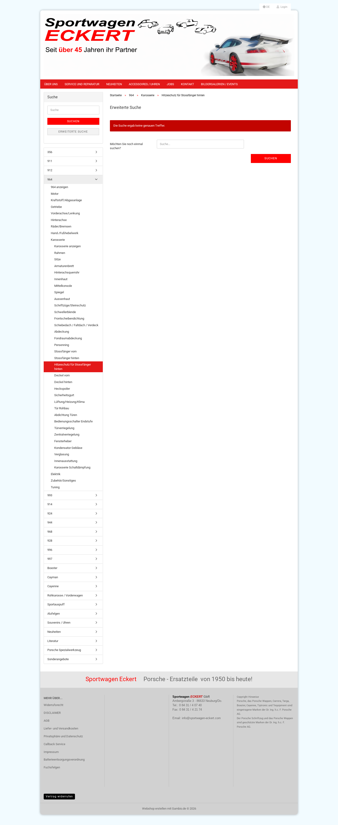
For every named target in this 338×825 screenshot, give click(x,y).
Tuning (55, 487)
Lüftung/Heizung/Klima (69, 402)
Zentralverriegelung (66, 434)
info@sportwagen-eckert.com (201, 718)
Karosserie (58, 239)
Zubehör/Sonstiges (63, 480)
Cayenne (53, 586)
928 (49, 540)
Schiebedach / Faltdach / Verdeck (76, 325)
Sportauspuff (56, 604)
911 (49, 161)
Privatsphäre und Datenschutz (63, 736)
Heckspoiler (62, 388)
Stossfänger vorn (65, 351)
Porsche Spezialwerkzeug (64, 650)
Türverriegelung (64, 428)
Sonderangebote (58, 659)
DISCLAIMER (52, 713)
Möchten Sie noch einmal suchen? (126, 146)
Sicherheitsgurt (64, 395)
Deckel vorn (62, 375)
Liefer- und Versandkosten (61, 728)
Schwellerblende (65, 312)
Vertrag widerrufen (59, 796)
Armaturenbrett (64, 266)
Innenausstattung (65, 461)
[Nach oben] (325, 818)
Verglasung (61, 454)
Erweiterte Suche (73, 131)
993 (49, 495)
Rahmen (59, 253)
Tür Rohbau (61, 408)
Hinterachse (59, 220)
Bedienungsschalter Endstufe (73, 421)
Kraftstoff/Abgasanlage (66, 200)
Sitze (57, 259)
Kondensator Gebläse (68, 448)
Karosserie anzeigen (67, 246)
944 (49, 522)
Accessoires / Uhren (144, 84)
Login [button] (283, 7)
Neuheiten (114, 84)
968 (49, 531)
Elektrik (55, 474)
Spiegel (59, 292)
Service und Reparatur (82, 84)
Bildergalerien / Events (219, 84)
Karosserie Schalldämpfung (72, 467)
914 (49, 504)
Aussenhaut (62, 299)
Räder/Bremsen (61, 226)
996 (49, 550)
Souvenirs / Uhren (58, 622)
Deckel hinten (63, 382)
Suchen (270, 158)
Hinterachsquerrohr (66, 272)
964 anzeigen (59, 187)
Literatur (52, 641)
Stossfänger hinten (66, 358)
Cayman (52, 577)
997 (49, 559)
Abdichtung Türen (65, 415)
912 (49, 170)
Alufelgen (53, 613)
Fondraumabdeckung (68, 338)
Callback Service (54, 744)
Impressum (51, 752)
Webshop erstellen (154, 808)
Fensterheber (63, 441)
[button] (266, 6)
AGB (46, 720)
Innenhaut (60, 279)
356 (49, 152)
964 (49, 179)
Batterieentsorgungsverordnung (64, 759)
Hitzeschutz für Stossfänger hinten (72, 367)
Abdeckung (61, 331)
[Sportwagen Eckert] (169, 44)
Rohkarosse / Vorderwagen (65, 595)
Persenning (61, 345)
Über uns (51, 84)
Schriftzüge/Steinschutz (70, 305)
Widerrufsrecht (53, 705)
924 (49, 513)
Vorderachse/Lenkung (65, 213)
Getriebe (56, 207)
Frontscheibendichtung (69, 318)
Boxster (52, 568)
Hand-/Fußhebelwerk (64, 233)
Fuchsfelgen (52, 767)
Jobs (170, 84)
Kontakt (187, 84)
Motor (54, 193)
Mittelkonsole (63, 286)
